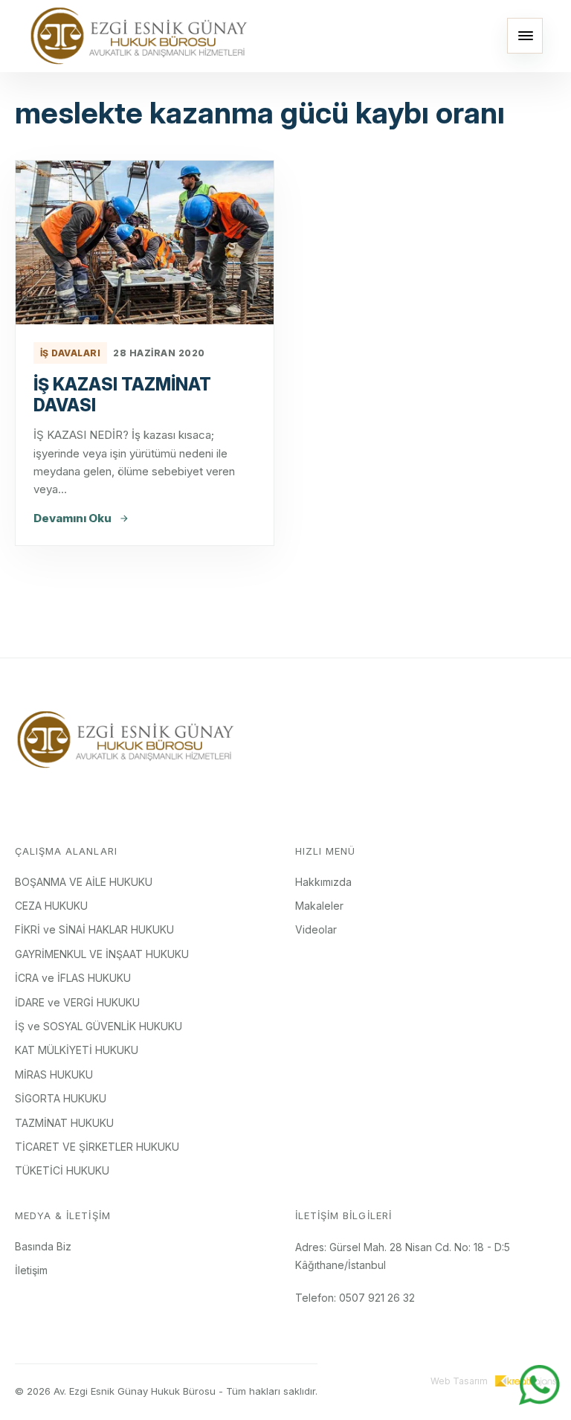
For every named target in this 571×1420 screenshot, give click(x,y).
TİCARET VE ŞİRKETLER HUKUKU (97, 1146)
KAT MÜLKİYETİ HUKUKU (76, 1050)
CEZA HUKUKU (51, 905)
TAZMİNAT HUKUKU (64, 1123)
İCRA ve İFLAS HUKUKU (73, 977)
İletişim (31, 1270)
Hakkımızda (323, 882)
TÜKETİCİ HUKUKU (62, 1170)
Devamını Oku (72, 518)
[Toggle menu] (525, 36)
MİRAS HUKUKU (54, 1074)
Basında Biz (43, 1246)
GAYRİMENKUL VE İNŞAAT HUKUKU (102, 954)
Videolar (316, 929)
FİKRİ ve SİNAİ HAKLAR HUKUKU (94, 929)
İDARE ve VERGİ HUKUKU (77, 1002)
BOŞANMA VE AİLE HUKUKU (83, 882)
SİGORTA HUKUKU (60, 1098)
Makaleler (319, 905)
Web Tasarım (459, 1381)
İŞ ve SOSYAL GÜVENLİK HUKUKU (98, 1026)
